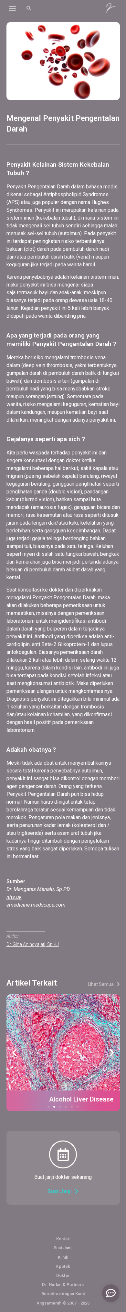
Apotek (63, 1266)
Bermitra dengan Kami (63, 1293)
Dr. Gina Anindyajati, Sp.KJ (32, 944)
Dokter (63, 1275)
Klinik (63, 1257)
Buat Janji (63, 1247)
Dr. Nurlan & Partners (63, 1284)
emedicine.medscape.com (36, 905)
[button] (12, 8)
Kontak (63, 1238)
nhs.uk (14, 897)
